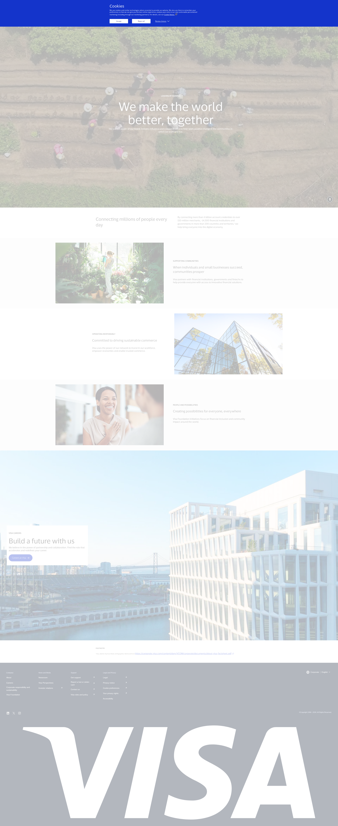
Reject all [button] (141, 21)
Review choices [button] (160, 21)
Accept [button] (118, 21)
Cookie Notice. (169, 14)
